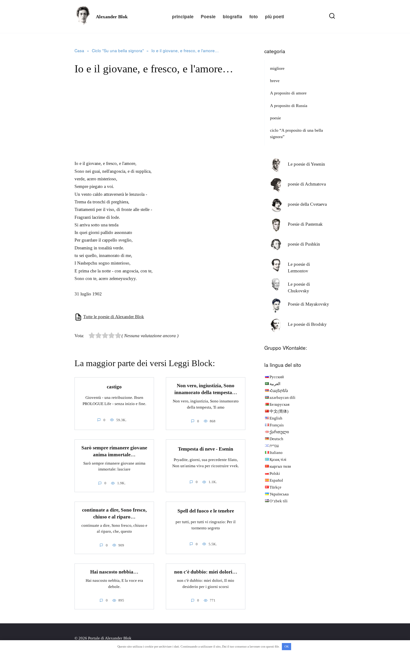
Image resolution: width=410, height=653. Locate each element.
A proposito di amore (288, 93)
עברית (274, 445)
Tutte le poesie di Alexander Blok (113, 316)
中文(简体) (279, 411)
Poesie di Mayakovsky (308, 304)
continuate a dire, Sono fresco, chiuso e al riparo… (114, 513)
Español (276, 480)
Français (277, 425)
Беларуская (279, 404)
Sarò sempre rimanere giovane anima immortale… (114, 451)
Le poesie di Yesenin (306, 164)
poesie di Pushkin (304, 244)
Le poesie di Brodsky (307, 324)
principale (183, 16)
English (276, 418)
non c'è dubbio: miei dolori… (205, 572)
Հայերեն (279, 390)
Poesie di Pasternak (305, 224)
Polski (275, 473)
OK (286, 646)
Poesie (208, 16)
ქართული (279, 432)
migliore (277, 68)
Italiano (276, 452)
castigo (114, 387)
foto (253, 16)
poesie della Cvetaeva (307, 204)
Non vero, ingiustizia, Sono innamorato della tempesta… (205, 389)
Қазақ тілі (278, 459)
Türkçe (275, 487)
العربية (275, 384)
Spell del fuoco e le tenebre (205, 511)
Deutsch (276, 439)
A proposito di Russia (288, 105)
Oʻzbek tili (279, 501)
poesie (275, 118)
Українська (279, 494)
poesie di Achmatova (307, 184)
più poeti (274, 16)
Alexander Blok (112, 16)
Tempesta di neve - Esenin (205, 449)
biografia (232, 16)
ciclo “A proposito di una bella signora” (296, 133)
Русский (277, 377)
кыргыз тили (280, 466)
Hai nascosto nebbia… (114, 572)
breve (275, 80)
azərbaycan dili (282, 397)
